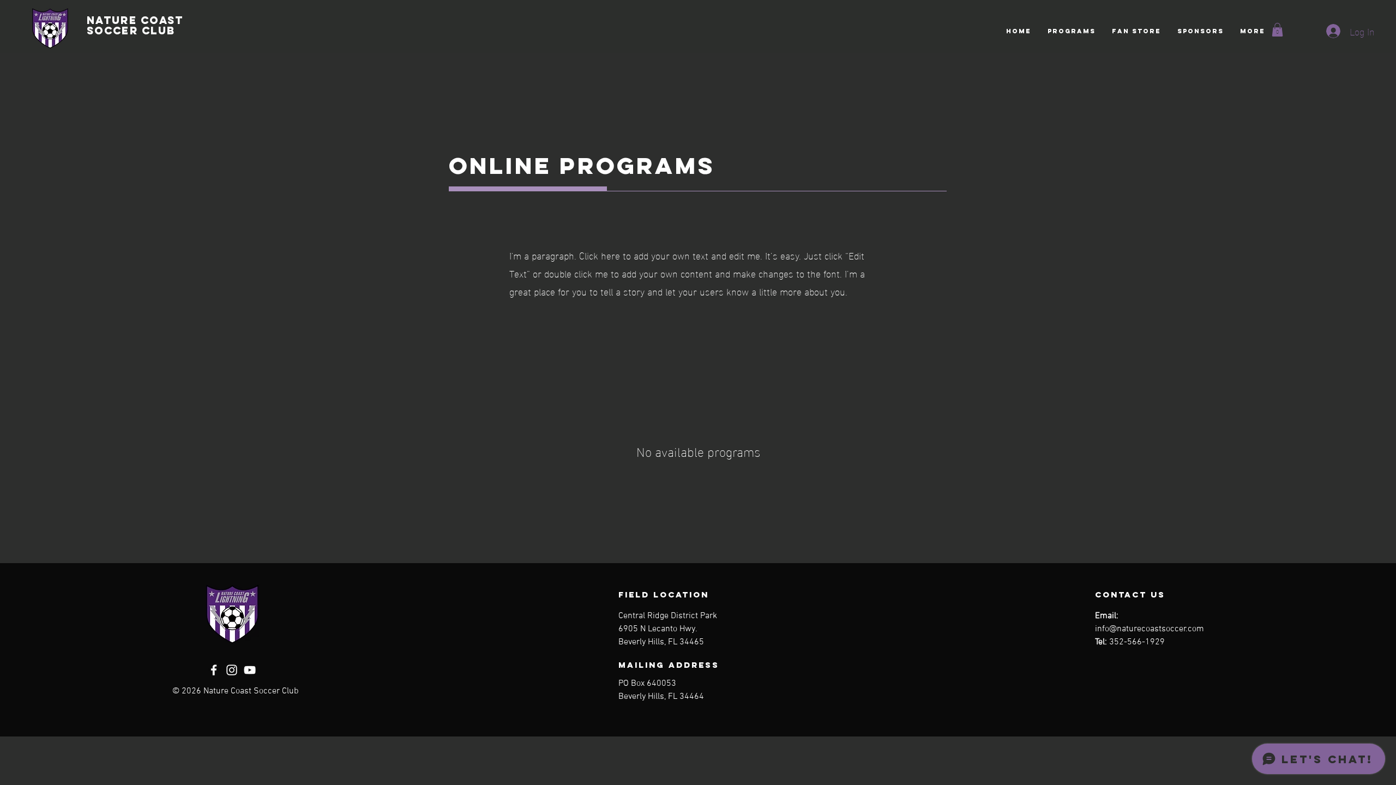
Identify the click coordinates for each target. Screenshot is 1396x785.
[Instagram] (232, 670)
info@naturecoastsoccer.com (1149, 629)
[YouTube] (250, 670)
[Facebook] (214, 670)
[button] (1071, 31)
